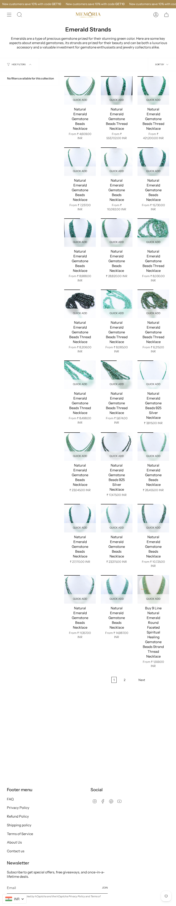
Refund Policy (18, 816)
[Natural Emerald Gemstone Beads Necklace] (80, 90)
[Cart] (166, 14)
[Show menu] (9, 14)
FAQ (10, 799)
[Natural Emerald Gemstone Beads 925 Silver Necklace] (153, 374)
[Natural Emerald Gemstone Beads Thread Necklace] (116, 90)
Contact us (15, 851)
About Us (14, 842)
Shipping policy (19, 825)
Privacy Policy (18, 807)
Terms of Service (20, 834)
